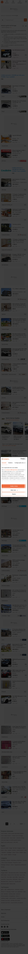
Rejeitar (14, 494)
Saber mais (13, 490)
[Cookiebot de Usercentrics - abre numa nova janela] (20, 459)
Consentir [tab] (4, 462)
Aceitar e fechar (14, 486)
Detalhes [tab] (10, 462)
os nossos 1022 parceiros (11, 469)
